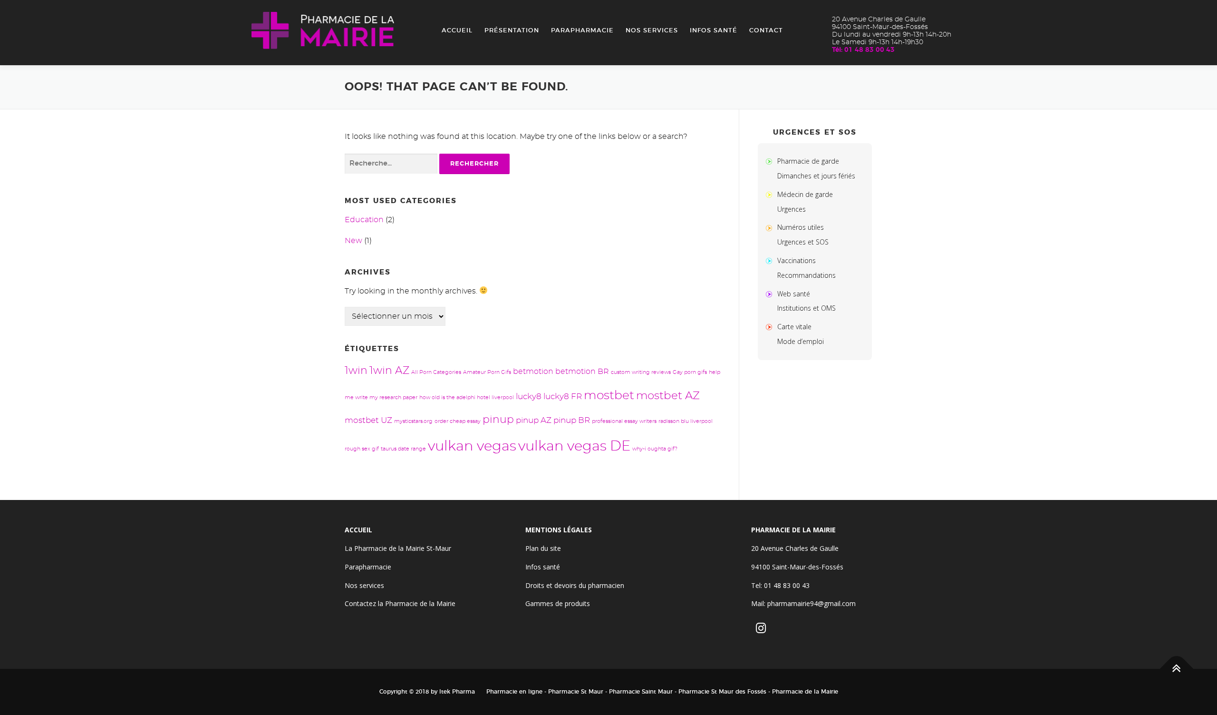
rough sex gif (362, 448)
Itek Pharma (457, 692)
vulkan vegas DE (574, 446)
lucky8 (528, 396)
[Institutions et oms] (771, 293)
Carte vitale (794, 326)
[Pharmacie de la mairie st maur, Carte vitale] (771, 326)
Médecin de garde (805, 194)
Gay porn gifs (690, 372)
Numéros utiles (800, 227)
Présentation (511, 31)
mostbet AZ (668, 396)
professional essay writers (624, 421)
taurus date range (403, 448)
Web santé (793, 293)
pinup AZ (533, 420)
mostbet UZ (368, 420)
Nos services (652, 31)
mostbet (609, 396)
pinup (498, 420)
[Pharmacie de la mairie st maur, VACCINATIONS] (771, 260)
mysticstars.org (413, 421)
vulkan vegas (472, 446)
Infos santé (713, 31)
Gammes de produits (557, 603)
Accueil (457, 31)
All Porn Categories (436, 372)
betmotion (533, 371)
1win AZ (389, 371)
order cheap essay (458, 421)
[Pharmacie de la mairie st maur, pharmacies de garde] (771, 161)
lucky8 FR (562, 396)
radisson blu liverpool (685, 421)
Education (364, 220)
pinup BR (571, 420)
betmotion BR (582, 371)
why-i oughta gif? (654, 448)
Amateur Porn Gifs (487, 372)
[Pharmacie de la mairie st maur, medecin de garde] (771, 194)
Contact (766, 31)
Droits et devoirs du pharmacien (574, 585)
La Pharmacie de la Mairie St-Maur (398, 548)
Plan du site (543, 548)
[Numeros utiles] (771, 227)
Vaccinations (796, 260)
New (353, 241)
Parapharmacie (582, 31)
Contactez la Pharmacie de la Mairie (400, 603)
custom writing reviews (641, 372)
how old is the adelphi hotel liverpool (466, 397)
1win (356, 371)
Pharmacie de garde (808, 161)
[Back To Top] (1177, 669)
